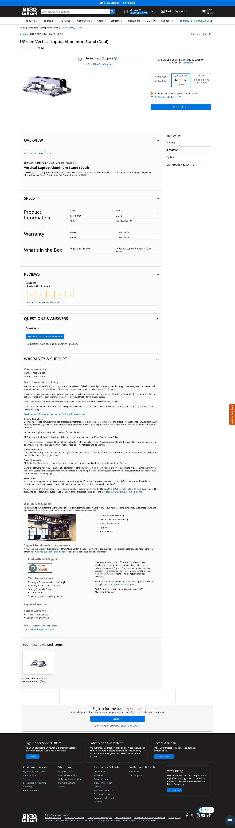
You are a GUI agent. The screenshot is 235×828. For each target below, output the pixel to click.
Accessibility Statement (74, 817)
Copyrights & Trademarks (109, 820)
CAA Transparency (123, 817)
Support (165, 20)
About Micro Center (53, 817)
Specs (29, 198)
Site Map (98, 801)
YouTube (203, 815)
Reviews (32, 274)
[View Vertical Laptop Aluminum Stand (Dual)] (38, 663)
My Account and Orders (34, 771)
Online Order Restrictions (70, 779)
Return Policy (29, 775)
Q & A (170, 157)
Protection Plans (31, 790)
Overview (33, 140)
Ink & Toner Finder (103, 782)
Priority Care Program (125, 584)
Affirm (61, 786)
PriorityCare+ (134, 20)
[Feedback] (232, 414)
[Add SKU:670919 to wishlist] (44, 656)
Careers (98, 786)
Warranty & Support (45, 358)
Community (99, 771)
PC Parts (65, 20)
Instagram (198, 815)
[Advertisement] (117, 696)
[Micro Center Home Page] (30, 10)
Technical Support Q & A (41, 629)
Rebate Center (101, 779)
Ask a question (45, 153)
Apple (100, 20)
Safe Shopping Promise (34, 782)
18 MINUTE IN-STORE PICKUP (196, 20)
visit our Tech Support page (52, 551)
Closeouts (134, 771)
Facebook (186, 815)
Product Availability (67, 775)
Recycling (27, 786)
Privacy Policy (174, 817)
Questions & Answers (46, 318)
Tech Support (136, 775)
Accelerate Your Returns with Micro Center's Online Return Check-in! (54, 414)
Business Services (103, 794)
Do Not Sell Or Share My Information (149, 817)
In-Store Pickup (65, 771)
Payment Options (66, 782)
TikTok (208, 815)
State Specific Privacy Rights (100, 817)
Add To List (181, 107)
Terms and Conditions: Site (56, 820)
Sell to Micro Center (103, 790)
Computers (83, 20)
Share (205, 34)
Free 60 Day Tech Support (100, 64)
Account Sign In (130, 820)
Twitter (192, 815)
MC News (151, 20)
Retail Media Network (104, 798)
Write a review (30, 153)
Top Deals (47, 20)
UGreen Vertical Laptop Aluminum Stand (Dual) (34, 680)
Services (115, 20)
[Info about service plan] (116, 58)
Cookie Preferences (148, 820)
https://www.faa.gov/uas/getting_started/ (123, 491)
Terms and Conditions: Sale (82, 820)
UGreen (24, 33)
